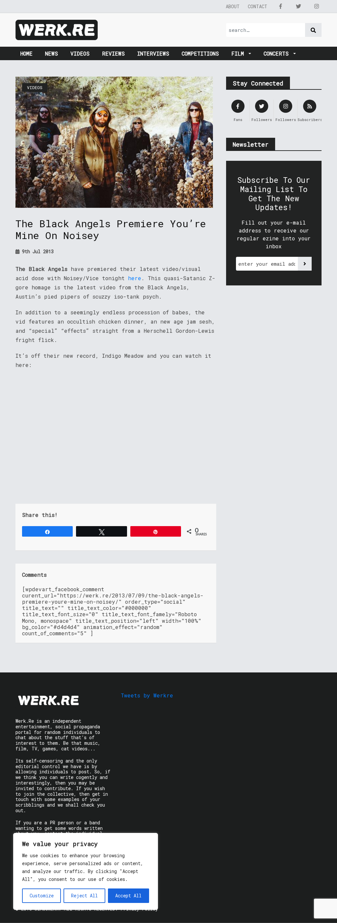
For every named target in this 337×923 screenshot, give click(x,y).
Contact (257, 6)
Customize (42, 895)
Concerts (278, 53)
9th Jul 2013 (36, 251)
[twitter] (298, 6)
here (134, 278)
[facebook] (280, 6)
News (51, 53)
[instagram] (317, 6)
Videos (80, 53)
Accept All (128, 895)
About (233, 6)
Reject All (84, 895)
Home (26, 53)
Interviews (153, 53)
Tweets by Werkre (147, 695)
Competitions (200, 53)
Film (239, 53)
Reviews (113, 53)
